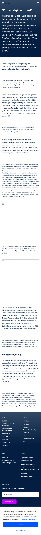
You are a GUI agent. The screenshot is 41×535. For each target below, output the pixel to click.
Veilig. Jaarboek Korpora (9, 424)
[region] (20, 521)
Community (6, 442)
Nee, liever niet (21, 530)
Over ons (6, 445)
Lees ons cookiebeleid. (28, 519)
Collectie (6, 433)
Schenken (26, 421)
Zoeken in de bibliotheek (7, 429)
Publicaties (26, 427)
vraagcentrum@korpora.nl (29, 469)
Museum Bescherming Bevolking (29, 431)
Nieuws (5, 436)
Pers (24, 441)
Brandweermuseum (28, 438)
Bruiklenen (26, 424)
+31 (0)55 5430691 (26, 476)
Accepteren (20, 525)
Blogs (4, 421)
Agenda (5, 439)
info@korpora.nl (26, 460)
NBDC (24, 435)
